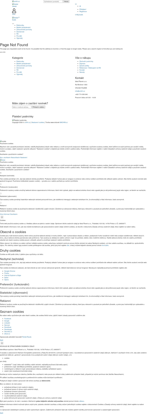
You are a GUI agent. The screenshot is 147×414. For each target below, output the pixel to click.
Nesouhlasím (15, 157)
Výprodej (19, 74)
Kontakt (82, 70)
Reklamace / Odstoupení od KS (90, 68)
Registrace (83, 11)
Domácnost (20, 68)
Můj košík (79, 15)
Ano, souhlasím (5, 157)
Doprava (82, 63)
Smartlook (7, 327)
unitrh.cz (27, 122)
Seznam (7, 325)
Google (6, 321)
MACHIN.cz (64, 122)
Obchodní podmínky (86, 61)
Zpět (1, 340)
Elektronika (20, 61)
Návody (82, 72)
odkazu (81, 401)
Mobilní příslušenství (23, 63)
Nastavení (23, 157)
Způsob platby (84, 66)
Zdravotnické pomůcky (24, 66)
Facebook (7, 318)
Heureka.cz (8, 331)
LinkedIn (7, 323)
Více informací (5, 214)
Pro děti (19, 72)
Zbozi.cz (7, 334)
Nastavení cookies (38, 122)
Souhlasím (13, 214)
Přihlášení (82, 9)
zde (68, 245)
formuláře (105, 245)
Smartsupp (8, 329)
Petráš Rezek (26, 337)
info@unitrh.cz (80, 91)
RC (17, 70)
